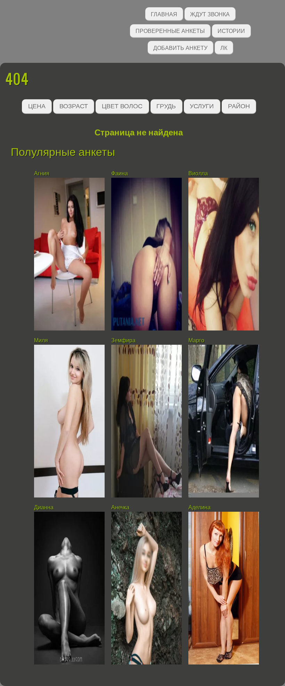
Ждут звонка (210, 14)
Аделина (199, 507)
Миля (41, 340)
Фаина (119, 173)
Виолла (198, 173)
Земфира (123, 340)
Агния (41, 173)
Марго (196, 340)
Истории (231, 30)
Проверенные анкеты (170, 30)
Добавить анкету (180, 47)
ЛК (223, 47)
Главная (164, 14)
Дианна (44, 507)
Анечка (120, 507)
